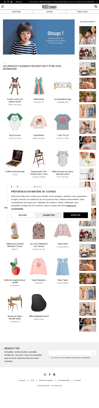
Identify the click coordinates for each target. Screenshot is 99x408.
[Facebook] (8, 2)
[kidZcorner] (49, 6)
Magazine (16, 12)
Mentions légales (46, 380)
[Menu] (2, 7)
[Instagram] (5, 2)
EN (21, 2)
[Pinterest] (11, 2)
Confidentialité (63, 380)
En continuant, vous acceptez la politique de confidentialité (70, 358)
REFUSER (23, 215)
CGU (32, 380)
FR (17, 2)
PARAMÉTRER (49, 215)
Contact (77, 380)
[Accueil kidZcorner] (39, 37)
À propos (22, 380)
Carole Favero (57, 385)
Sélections (82, 12)
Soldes (49, 12)
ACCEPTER (75, 215)
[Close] (88, 189)
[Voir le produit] (15, 91)
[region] (49, 204)
